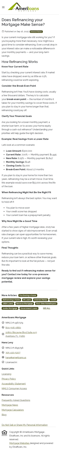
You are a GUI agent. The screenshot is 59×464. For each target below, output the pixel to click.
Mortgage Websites (19, 443)
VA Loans (27, 300)
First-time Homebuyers (46, 304)
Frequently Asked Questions (16, 400)
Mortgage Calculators (13, 410)
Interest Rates (36, 31)
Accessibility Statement (14, 383)
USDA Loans (8, 304)
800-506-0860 (13, 327)
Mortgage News (10, 405)
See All (46, 308)
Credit (53, 300)
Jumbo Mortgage (10, 308)
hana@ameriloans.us (15, 357)
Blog (4, 414)
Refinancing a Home (11, 300)
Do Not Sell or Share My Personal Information (25, 425)
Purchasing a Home (27, 295)
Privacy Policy (9, 379)
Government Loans (28, 308)
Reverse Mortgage (24, 304)
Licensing (6, 374)
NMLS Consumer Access (14, 388)
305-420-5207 (12, 352)
